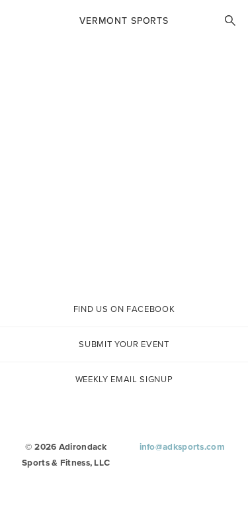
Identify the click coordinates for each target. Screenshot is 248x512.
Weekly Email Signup (124, 379)
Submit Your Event (124, 344)
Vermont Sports (124, 20)
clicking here (131, 261)
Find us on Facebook (124, 309)
